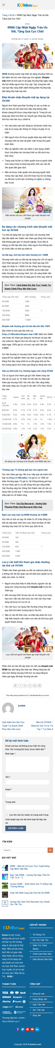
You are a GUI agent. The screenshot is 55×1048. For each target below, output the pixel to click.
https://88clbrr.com (10, 1021)
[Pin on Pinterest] (35, 686)
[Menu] (3, 4)
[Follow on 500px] (37, 1029)
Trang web (10, 802)
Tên (7, 777)
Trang (4, 15)
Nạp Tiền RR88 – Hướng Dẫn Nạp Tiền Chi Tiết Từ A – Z (30, 876)
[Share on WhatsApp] (15, 686)
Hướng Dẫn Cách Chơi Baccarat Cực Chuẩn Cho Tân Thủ (30, 903)
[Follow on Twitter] (22, 1029)
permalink (45, 695)
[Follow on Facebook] (18, 1029)
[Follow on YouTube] (32, 1029)
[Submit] (50, 850)
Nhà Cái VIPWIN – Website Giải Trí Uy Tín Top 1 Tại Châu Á (42, 725)
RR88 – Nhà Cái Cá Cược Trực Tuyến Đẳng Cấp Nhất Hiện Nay (30, 867)
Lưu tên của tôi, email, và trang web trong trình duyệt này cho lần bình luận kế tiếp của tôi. (26, 819)
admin (40, 39)
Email (8, 789)
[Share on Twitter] (25, 686)
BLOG (12, 15)
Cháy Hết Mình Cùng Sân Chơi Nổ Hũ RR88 (30, 893)
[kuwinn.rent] (27, 4)
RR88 (9, 976)
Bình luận (10, 754)
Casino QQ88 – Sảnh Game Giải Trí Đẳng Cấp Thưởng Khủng (31, 885)
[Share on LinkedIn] (39, 686)
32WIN (21, 1018)
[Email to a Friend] (30, 686)
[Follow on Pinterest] (27, 1029)
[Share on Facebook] (20, 686)
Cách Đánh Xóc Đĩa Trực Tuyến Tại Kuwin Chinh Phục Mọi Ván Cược (13, 725)
